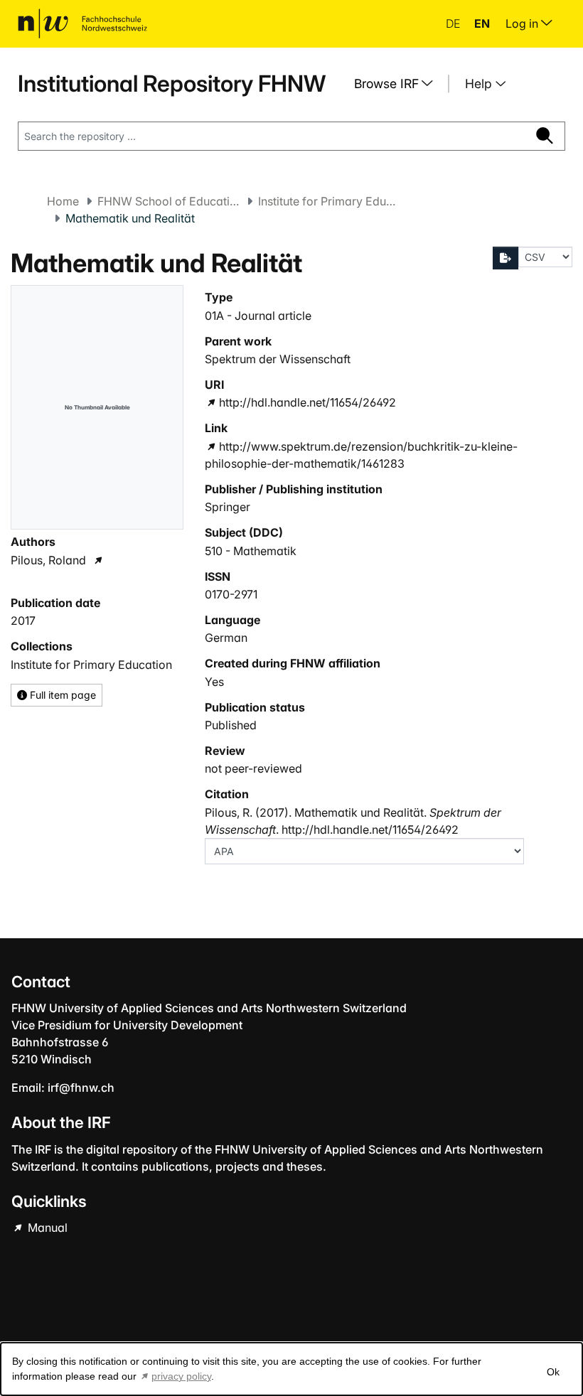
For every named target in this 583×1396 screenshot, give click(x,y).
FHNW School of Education (168, 201)
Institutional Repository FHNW (172, 83)
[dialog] (291, 1369)
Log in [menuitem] (523, 23)
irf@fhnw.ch (81, 1087)
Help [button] (480, 83)
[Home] (82, 23)
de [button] (454, 23)
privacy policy (181, 1376)
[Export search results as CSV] (505, 258)
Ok (553, 1372)
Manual (46, 1227)
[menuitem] (399, 84)
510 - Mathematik (250, 551)
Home (63, 201)
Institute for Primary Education (329, 201)
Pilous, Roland (48, 560)
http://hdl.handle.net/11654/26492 (307, 402)
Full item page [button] (61, 695)
